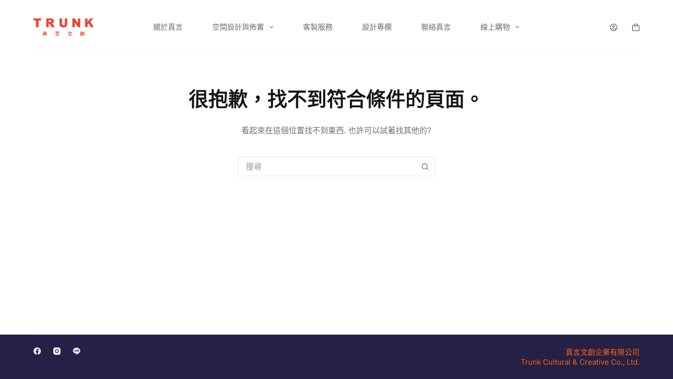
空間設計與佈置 (238, 27)
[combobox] (327, 166)
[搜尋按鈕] (425, 166)
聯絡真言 (436, 27)
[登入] (613, 27)
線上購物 (495, 27)
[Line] (76, 351)
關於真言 (168, 27)
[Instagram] (57, 351)
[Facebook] (37, 351)
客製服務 (318, 27)
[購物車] (635, 27)
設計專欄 (377, 27)
